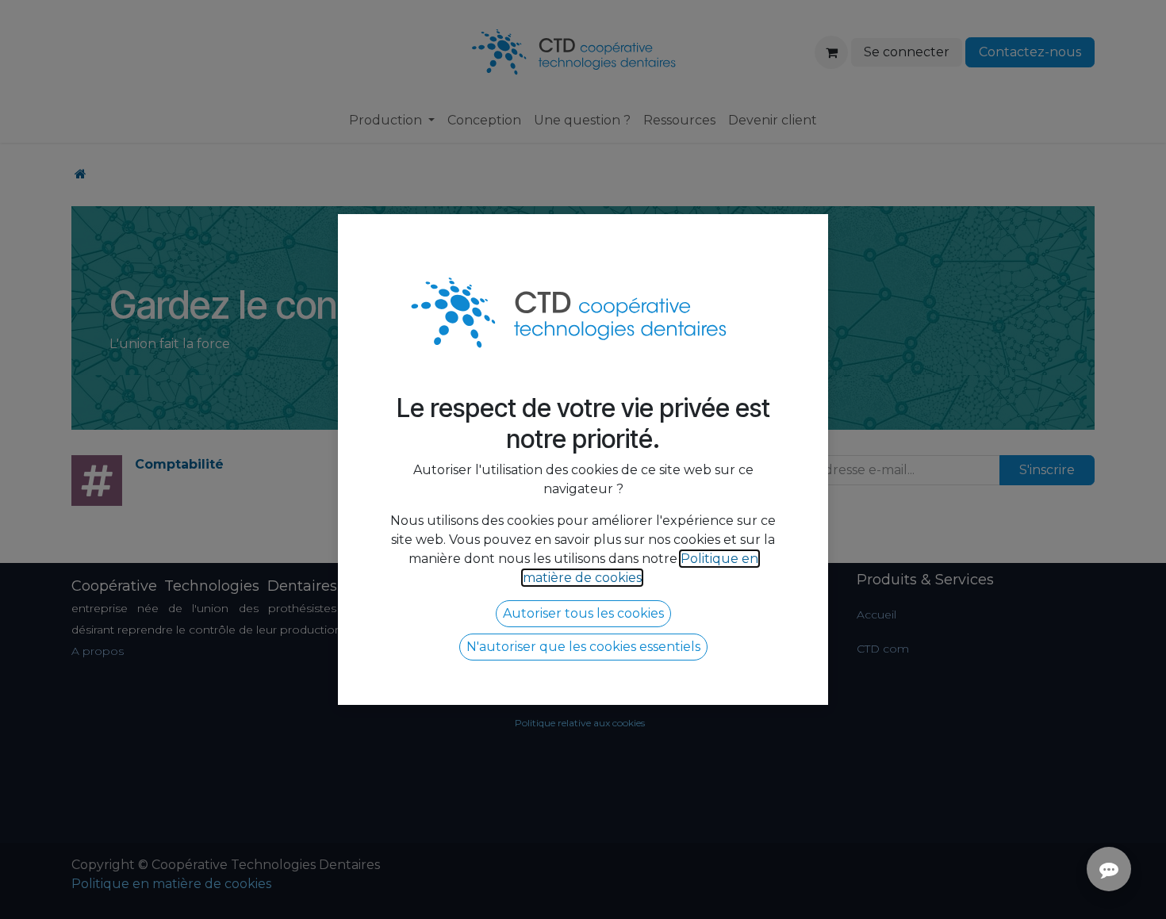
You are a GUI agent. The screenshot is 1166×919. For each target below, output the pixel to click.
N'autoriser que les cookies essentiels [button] (583, 646)
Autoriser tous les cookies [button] (583, 613)
